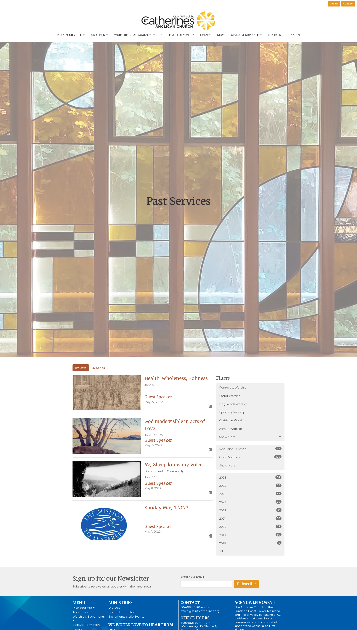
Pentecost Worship (232, 387)
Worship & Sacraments (133, 35)
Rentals (274, 35)
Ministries (120, 602)
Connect (348, 3)
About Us (98, 35)
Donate (333, 3)
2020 (249, 526)
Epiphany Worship (232, 412)
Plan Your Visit (69, 35)
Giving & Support (244, 35)
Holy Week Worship (233, 404)
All (221, 551)
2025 (249, 485)
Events (205, 35)
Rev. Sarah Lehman (249, 449)
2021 (249, 518)
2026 (249, 477)
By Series (98, 368)
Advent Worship (230, 428)
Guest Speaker (249, 457)
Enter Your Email (192, 576)
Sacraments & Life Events (126, 616)
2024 (249, 494)
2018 (249, 543)
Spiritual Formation (177, 35)
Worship (114, 607)
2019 (249, 535)
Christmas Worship (232, 420)
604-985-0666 (190, 607)
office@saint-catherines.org (200, 611)
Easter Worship (230, 396)
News (221, 35)
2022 (249, 510)
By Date (80, 368)
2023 (249, 502)
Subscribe (246, 584)
